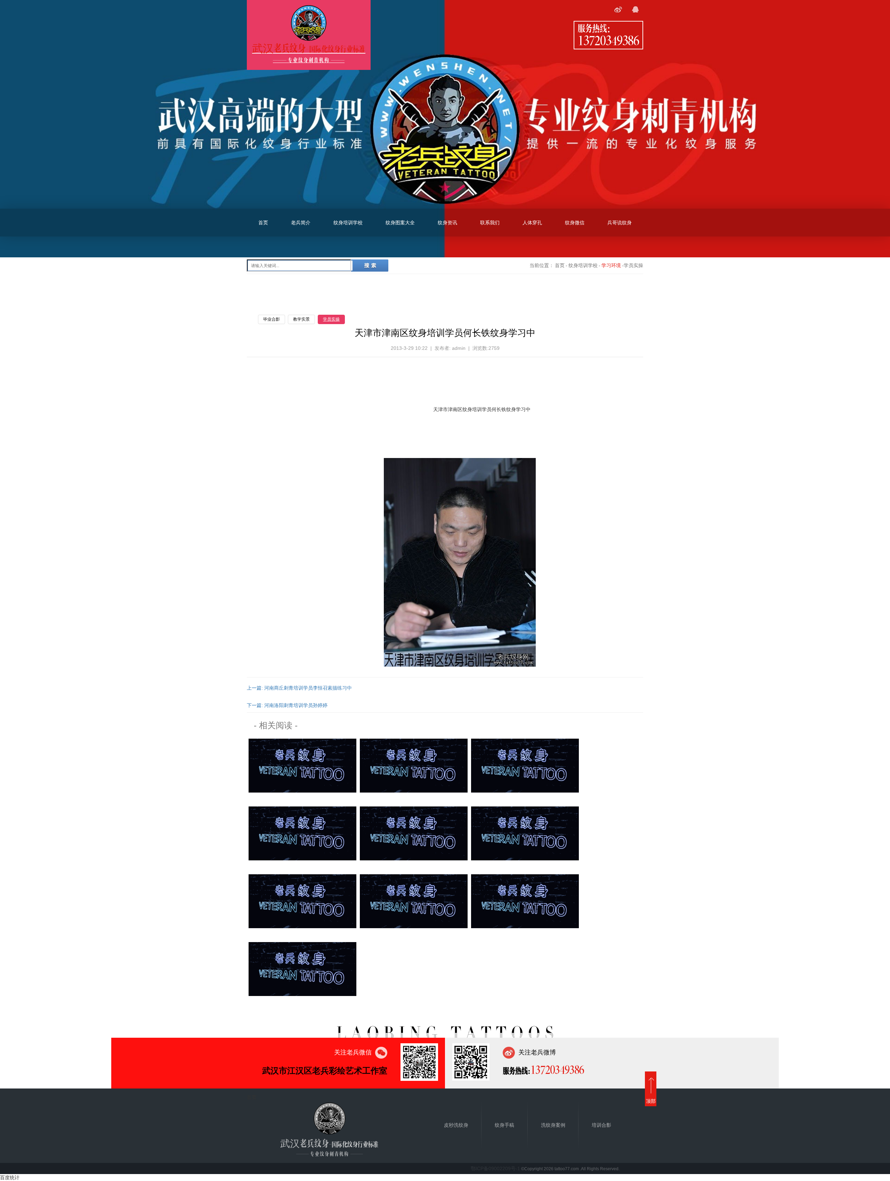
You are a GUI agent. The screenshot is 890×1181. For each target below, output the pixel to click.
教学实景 (301, 319)
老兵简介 (300, 222)
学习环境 (611, 265)
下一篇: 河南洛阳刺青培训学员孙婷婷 (287, 705)
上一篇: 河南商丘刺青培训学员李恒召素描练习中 (299, 688)
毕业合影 (271, 319)
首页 (263, 222)
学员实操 (331, 319)
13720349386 (608, 40)
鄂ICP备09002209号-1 (495, 1168)
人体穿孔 (532, 222)
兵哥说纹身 (619, 222)
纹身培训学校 (348, 222)
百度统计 (9, 1177)
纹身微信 (574, 222)
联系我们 (490, 222)
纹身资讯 (447, 222)
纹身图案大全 (400, 222)
